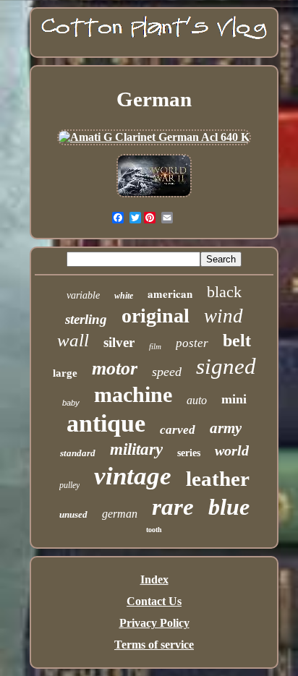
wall (73, 340)
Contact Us (154, 601)
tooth (154, 530)
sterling (86, 319)
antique (106, 423)
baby (71, 402)
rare (173, 507)
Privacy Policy (154, 623)
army (226, 428)
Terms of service (154, 644)
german (119, 514)
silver (119, 342)
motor (114, 368)
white (123, 296)
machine (133, 394)
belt (237, 340)
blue (229, 507)
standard (77, 453)
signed (226, 366)
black (224, 292)
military (136, 449)
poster (192, 343)
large (65, 373)
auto (197, 400)
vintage (132, 476)
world (232, 450)
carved (177, 430)
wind (223, 316)
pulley (69, 485)
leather (218, 478)
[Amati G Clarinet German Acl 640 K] (154, 137)
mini (234, 399)
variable (83, 295)
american (170, 293)
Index (154, 579)
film (155, 346)
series (188, 453)
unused (73, 514)
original (156, 315)
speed (167, 371)
